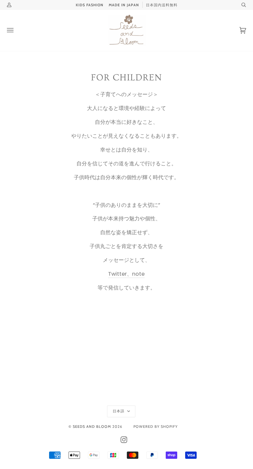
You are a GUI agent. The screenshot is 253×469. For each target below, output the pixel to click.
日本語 (119, 411)
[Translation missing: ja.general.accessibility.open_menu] (17, 30)
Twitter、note (126, 274)
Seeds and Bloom (92, 426)
